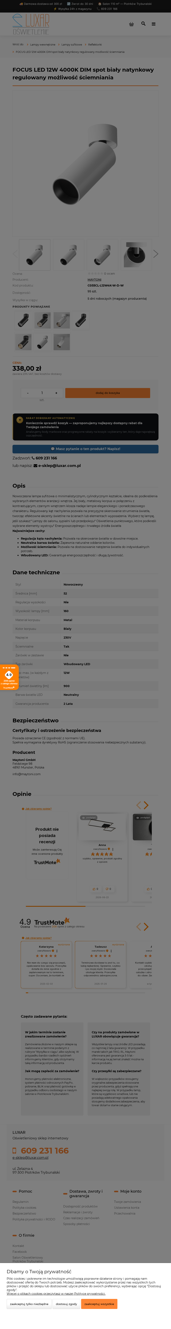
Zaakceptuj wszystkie (99, 1304)
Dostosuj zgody (66, 1304)
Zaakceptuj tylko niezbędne (29, 1304)
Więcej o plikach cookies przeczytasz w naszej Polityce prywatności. (56, 1294)
